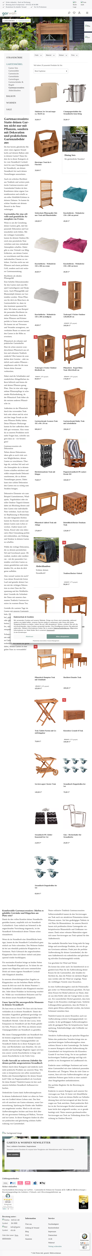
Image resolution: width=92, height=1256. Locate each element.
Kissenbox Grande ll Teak (73, 731)
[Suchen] (69, 13)
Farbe (37, 55)
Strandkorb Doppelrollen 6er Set (74, 785)
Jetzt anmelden (13, 1154)
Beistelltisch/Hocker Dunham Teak (74, 524)
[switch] (84, 1247)
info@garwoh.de (15, 1228)
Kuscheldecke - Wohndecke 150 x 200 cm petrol (73, 214)
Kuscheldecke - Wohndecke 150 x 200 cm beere (73, 265)
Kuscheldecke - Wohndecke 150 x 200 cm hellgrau (45, 316)
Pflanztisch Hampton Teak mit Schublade (45, 678)
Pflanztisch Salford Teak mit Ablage (45, 524)
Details (46, 429)
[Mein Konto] (79, 13)
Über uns (28, 1224)
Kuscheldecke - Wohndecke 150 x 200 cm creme (45, 265)
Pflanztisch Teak (14, 397)
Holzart (61, 55)
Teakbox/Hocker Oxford (72, 573)
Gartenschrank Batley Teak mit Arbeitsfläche (73, 422)
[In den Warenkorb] (55, 119)
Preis (73, 55)
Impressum (52, 1231)
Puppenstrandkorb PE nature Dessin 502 (74, 473)
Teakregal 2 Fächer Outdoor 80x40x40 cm (46, 369)
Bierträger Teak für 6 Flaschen (43, 163)
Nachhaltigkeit (53, 1224)
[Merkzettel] (74, 13)
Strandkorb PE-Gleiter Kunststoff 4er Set (43, 836)
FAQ (27, 1235)
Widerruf (51, 1243)
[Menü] (87, 13)
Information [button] (30, 1218)
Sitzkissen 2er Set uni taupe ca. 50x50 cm (45, 113)
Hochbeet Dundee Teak (72, 677)
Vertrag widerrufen (55, 1246)
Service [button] (51, 1218)
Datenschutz (52, 1235)
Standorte (28, 1239)
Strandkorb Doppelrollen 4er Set (46, 887)
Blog (27, 1231)
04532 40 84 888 (15, 1221)
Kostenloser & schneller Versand (16, 7)
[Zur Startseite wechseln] (9, 13)
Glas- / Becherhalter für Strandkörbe (72, 836)
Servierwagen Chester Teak (45, 784)
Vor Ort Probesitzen (40, 7)
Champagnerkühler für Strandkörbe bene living (72, 113)
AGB (50, 1239)
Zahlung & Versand (32, 1228)
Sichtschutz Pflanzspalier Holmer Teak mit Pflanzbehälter (46, 214)
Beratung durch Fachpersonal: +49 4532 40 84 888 (22, 5)
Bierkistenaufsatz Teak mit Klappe (45, 473)
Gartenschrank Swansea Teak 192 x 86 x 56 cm (46, 422)
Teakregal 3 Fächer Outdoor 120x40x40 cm (74, 316)
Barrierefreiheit (53, 1228)
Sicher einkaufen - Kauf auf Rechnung (18, 2)
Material (49, 55)
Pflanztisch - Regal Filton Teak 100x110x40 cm (72, 369)
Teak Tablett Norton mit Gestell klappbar (45, 732)
